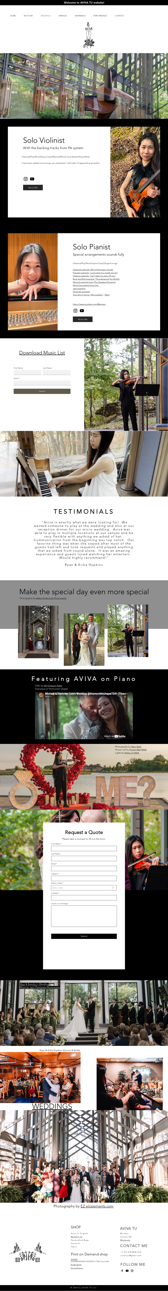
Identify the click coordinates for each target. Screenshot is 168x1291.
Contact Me (126, 1237)
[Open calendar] (113, 888)
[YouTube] (32, 178)
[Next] (154, 538)
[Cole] (92, 573)
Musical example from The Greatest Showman (94, 282)
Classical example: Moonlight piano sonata (93, 269)
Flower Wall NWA (138, 749)
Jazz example (79, 288)
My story (124, 1233)
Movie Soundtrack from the (86, 285)
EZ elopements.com (97, 1206)
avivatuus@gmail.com (130, 1255)
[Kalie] (89, 573)
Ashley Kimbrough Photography (51, 598)
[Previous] (14, 538)
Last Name (47, 368)
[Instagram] (25, 178)
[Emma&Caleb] (86, 573)
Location (54, 893)
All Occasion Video (53, 685)
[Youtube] (127, 1270)
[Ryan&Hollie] (75, 573)
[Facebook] (122, 1270)
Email (16, 378)
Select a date (57, 883)
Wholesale (125, 1240)
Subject (54, 874)
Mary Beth (136, 746)
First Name (18, 368)
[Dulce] (83, 573)
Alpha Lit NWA (131, 753)
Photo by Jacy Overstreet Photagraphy (40, 987)
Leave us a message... (60, 903)
